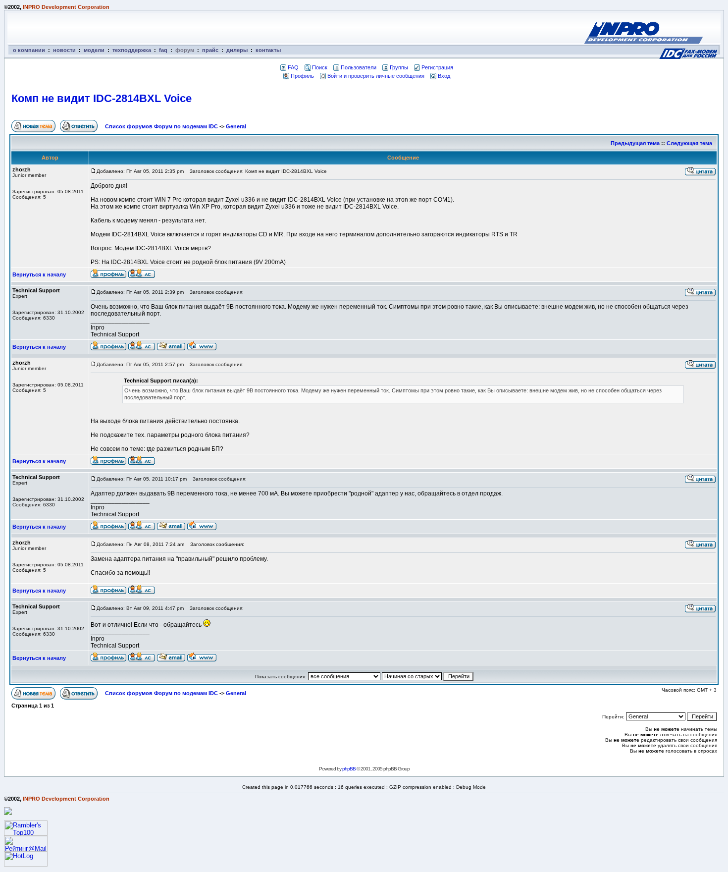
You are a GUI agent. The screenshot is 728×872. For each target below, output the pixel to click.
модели (94, 50)
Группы (399, 67)
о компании (29, 50)
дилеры (237, 50)
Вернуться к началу (39, 274)
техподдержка (131, 50)
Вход (444, 76)
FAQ (293, 67)
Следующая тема (689, 143)
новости (64, 50)
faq (163, 50)
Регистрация (437, 67)
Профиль (302, 76)
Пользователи (358, 67)
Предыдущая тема (635, 143)
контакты (268, 50)
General (236, 126)
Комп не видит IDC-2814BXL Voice (101, 98)
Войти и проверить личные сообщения (375, 76)
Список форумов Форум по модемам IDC (161, 126)
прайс (210, 50)
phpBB (349, 768)
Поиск (319, 67)
